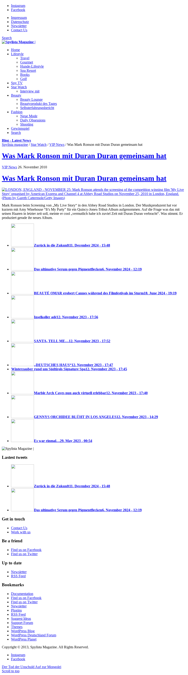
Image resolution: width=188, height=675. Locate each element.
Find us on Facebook (26, 550)
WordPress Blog (23, 631)
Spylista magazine (15, 144)
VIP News (56, 144)
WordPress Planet (23, 639)
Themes (16, 627)
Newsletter (19, 26)
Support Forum (22, 623)
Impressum (19, 18)
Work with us (20, 532)
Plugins (16, 610)
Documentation (22, 594)
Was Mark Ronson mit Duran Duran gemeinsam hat (84, 156)
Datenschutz (20, 22)
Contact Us (19, 30)
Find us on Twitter (24, 554)
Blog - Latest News (16, 140)
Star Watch (39, 144)
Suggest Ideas (21, 618)
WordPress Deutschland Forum (33, 635)
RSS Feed (18, 576)
